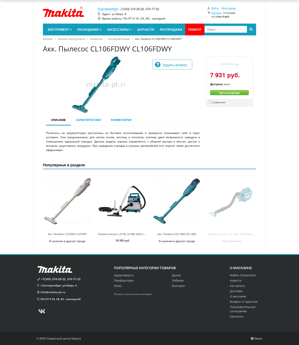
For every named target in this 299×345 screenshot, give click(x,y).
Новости (235, 280)
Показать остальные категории (133, 294)
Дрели (176, 275)
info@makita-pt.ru (52, 292)
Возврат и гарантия (244, 302)
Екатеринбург (108, 9)
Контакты (236, 316)
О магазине (238, 296)
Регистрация (228, 8)
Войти (215, 8)
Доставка (236, 291)
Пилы (118, 286)
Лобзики (178, 280)
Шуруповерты (124, 275)
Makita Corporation (243, 275)
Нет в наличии (229, 93)
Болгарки (178, 286)
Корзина (216, 12)
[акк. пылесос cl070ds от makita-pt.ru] (67, 201)
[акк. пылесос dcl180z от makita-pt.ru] (177, 201)
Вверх (258, 338)
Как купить (237, 286)
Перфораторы (124, 280)
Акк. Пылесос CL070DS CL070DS (67, 234)
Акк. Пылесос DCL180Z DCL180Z (176, 234)
